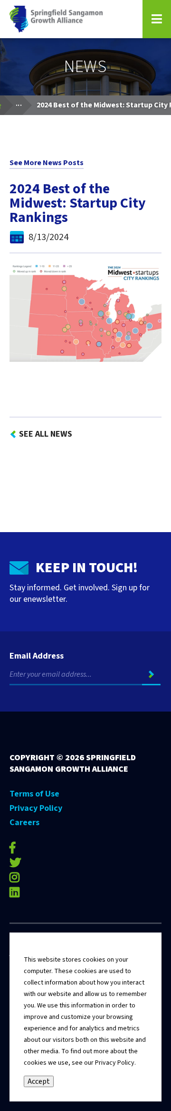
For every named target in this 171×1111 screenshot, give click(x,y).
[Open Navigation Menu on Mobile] (156, 19)
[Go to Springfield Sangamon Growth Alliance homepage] (70, 19)
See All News (45, 434)
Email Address (37, 656)
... (23, 103)
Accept (39, 1081)
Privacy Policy (36, 808)
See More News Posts (47, 162)
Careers (24, 822)
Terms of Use (34, 794)
